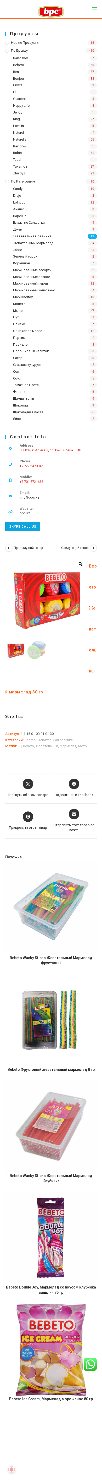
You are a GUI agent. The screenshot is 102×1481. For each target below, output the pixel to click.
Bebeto (18, 65)
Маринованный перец (30, 283)
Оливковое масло (27, 331)
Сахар (17, 358)
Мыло (18, 311)
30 (19, 746)
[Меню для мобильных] (94, 9)
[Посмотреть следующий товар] (93, 548)
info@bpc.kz (29, 497)
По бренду (19, 50)
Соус (17, 378)
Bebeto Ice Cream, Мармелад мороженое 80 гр (51, 1399)
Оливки (19, 324)
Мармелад (68, 746)
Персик (19, 338)
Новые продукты (25, 43)
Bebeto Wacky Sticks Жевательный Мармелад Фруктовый (51, 960)
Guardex (19, 99)
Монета (19, 304)
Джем (17, 229)
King (16, 119)
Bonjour (19, 79)
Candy (17, 189)
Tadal (17, 160)
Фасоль (19, 392)
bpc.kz (25, 513)
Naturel (18, 133)
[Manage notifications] (11, 1469)
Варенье (19, 216)
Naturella (19, 139)
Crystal (18, 85)
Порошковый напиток (31, 351)
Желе (17, 250)
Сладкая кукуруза (27, 365)
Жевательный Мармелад (33, 243)
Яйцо (17, 419)
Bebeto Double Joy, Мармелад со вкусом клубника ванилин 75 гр (51, 1290)
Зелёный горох (25, 256)
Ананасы (20, 209)
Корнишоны (22, 263)
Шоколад (20, 405)
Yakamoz (20, 166)
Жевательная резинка (32, 236)
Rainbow (19, 146)
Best (16, 72)
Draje (17, 195)
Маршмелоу (23, 297)
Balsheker (20, 58)
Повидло (20, 344)
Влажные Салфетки (29, 222)
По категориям (23, 181)
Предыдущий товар (28, 548)
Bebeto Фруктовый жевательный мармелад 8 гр (51, 1069)
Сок (16, 371)
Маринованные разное (31, 277)
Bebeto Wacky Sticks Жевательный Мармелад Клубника (51, 1178)
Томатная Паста (26, 385)
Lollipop (19, 202)
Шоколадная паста (28, 412)
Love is (18, 126)
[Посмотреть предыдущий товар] (9, 548)
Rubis (17, 153)
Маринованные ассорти (32, 270)
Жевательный (47, 746)
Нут (16, 317)
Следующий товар (74, 548)
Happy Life (21, 106)
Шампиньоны (23, 398)
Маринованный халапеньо (34, 290)
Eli (14, 92)
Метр (82, 746)
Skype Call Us (22, 526)
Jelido (17, 112)
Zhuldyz (19, 173)
